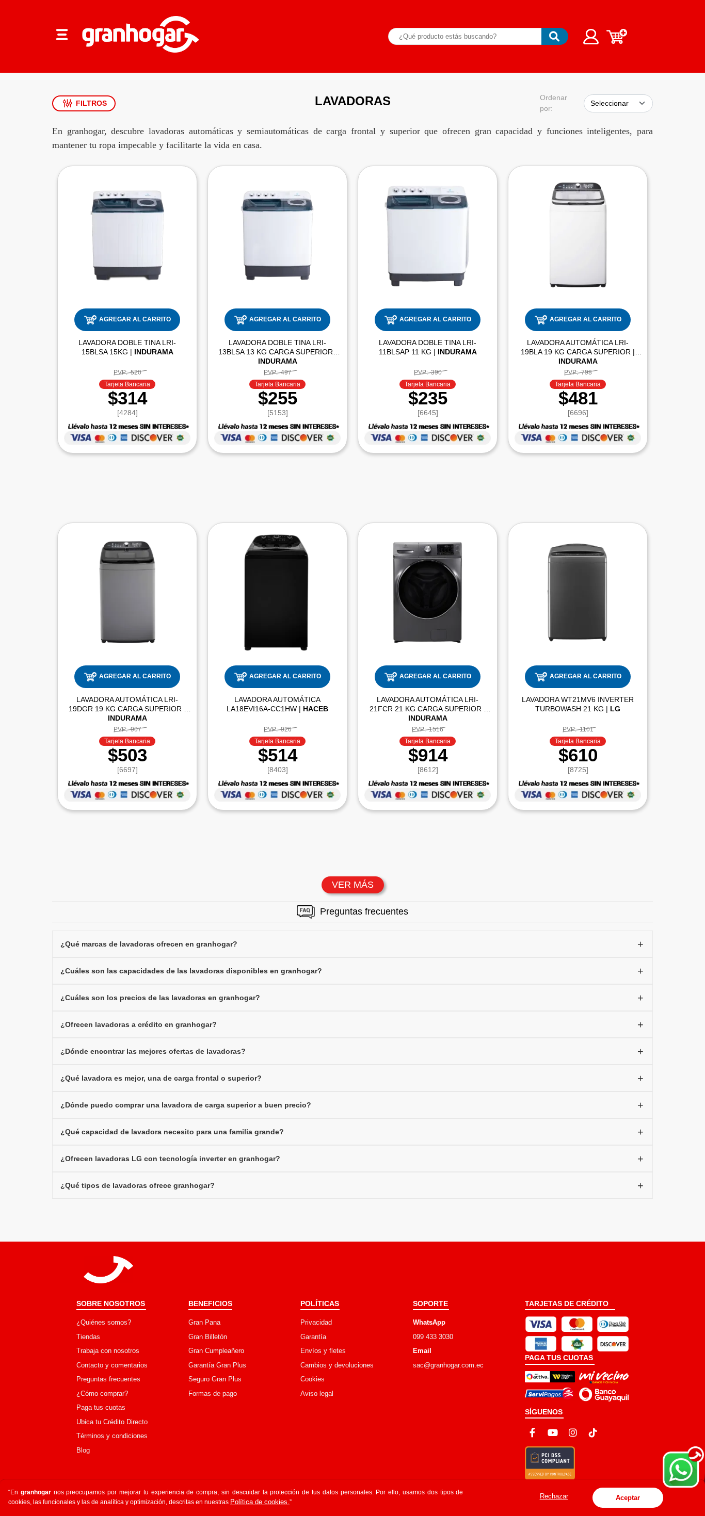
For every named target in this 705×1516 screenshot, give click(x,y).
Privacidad (316, 1322)
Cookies (312, 1379)
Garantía (313, 1337)
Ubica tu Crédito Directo (112, 1422)
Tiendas (88, 1337)
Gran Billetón (207, 1337)
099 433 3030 (433, 1337)
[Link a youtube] (552, 1432)
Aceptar (628, 1498)
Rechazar (554, 1496)
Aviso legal (316, 1393)
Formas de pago (212, 1393)
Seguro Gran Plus (215, 1379)
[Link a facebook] (532, 1432)
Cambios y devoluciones (337, 1365)
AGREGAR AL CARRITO (135, 319)
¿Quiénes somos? (103, 1322)
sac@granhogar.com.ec (448, 1365)
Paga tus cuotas (100, 1407)
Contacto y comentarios (112, 1365)
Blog (83, 1450)
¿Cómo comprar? (102, 1393)
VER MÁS (353, 884)
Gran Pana (204, 1322)
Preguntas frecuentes (108, 1379)
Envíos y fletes (323, 1351)
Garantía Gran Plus (217, 1365)
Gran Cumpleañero (216, 1351)
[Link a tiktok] (593, 1432)
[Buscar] (554, 36)
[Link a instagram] (573, 1432)
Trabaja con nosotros (107, 1351)
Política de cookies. (260, 1502)
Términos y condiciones (112, 1436)
